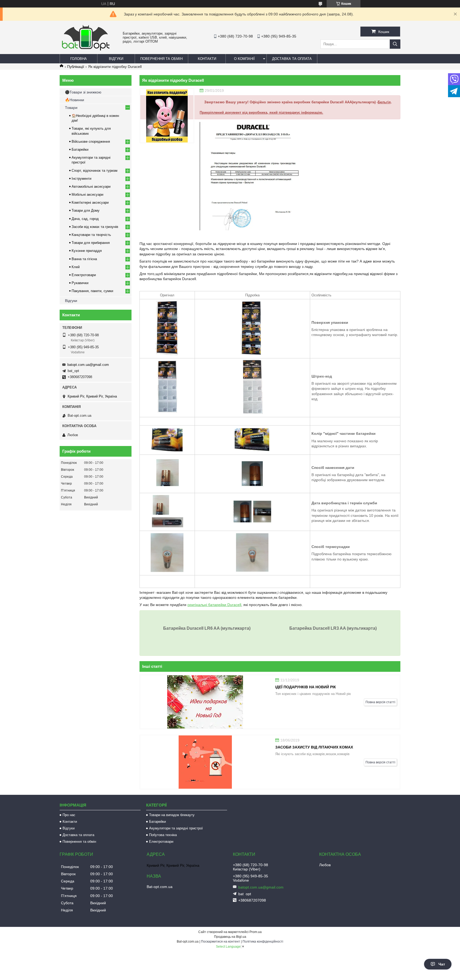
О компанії (244, 59)
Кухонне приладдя (87, 251)
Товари (71, 107)
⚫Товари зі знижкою (83, 92)
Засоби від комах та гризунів (95, 227)
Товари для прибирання (91, 243)
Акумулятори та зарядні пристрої (176, 828)
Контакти (207, 59)
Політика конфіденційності (263, 941)
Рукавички (80, 283)
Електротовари (84, 275)
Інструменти (81, 179)
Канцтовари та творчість (91, 235)
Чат (441, 964)
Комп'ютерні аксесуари (90, 202)
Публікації (75, 66)
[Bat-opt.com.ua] (86, 50)
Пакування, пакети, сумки (92, 291)
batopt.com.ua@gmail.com (88, 365)
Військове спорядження (91, 142)
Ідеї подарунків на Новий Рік (305, 687)
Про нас (69, 815)
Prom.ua (255, 932)
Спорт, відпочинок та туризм (94, 171)
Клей (76, 267)
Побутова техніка (163, 835)
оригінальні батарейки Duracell (214, 605)
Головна (78, 59)
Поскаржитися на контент (220, 941)
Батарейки (80, 150)
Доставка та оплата (292, 59)
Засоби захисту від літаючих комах (314, 747)
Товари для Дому (86, 210)
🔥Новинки (74, 100)
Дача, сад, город (85, 219)
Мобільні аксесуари (87, 195)
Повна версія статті (380, 702)
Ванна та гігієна (84, 259)
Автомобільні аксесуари (91, 187)
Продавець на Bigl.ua (230, 937)
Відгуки (116, 59)
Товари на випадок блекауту (172, 815)
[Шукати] (395, 44)
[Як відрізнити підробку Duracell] (166, 115)
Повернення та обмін (161, 59)
